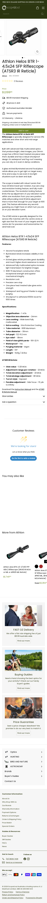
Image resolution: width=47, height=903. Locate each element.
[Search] (42, 14)
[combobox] (23, 14)
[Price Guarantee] (23, 707)
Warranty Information (10, 809)
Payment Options (9, 812)
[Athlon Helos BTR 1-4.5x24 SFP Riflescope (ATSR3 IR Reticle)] (17, 503)
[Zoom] (37, 51)
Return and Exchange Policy (13, 895)
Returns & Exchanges (10, 816)
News (4, 846)
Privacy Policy (7, 892)
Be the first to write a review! (23, 458)
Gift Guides (6, 839)
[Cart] (37, 8)
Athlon (20, 532)
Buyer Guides (7, 836)
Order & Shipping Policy (11, 819)
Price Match (7, 822)
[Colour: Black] (36, 566)
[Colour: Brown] (41, 566)
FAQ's (4, 843)
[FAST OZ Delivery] (23, 615)
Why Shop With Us (9, 802)
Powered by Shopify (34, 898)
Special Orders (8, 826)
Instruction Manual (23, 389)
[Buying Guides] (23, 660)
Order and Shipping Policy (12, 898)
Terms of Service (22, 892)
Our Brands (6, 805)
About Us (5, 798)
